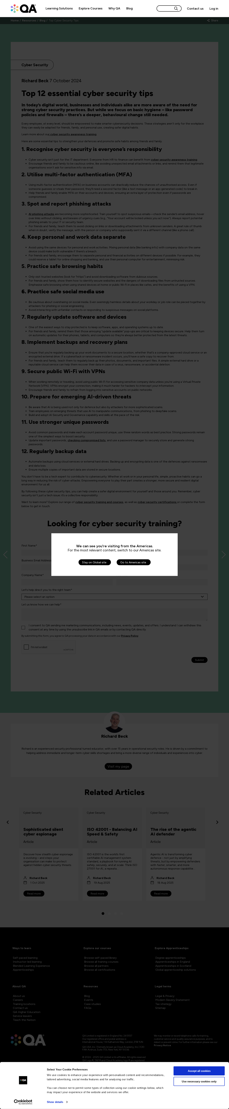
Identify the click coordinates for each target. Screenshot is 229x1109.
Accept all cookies (199, 1070)
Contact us (195, 8)
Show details (55, 1101)
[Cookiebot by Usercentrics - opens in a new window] (23, 1102)
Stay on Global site (94, 562)
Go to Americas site (133, 562)
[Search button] (176, 8)
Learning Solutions (59, 8)
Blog (129, 8)
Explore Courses (90, 8)
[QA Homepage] (24, 8)
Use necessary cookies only (199, 1081)
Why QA (114, 8)
